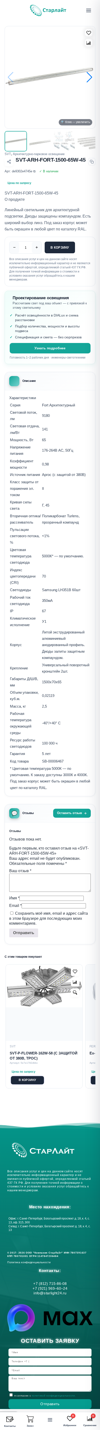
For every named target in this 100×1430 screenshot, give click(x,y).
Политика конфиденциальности (29, 1262)
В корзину (59, 247)
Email (15, 906)
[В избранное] (89, 33)
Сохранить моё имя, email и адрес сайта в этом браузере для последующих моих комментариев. (48, 918)
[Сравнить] (89, 43)
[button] (89, 77)
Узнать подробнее (50, 348)
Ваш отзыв (20, 871)
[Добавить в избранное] (75, 971)
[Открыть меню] (88, 10)
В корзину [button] (27, 1080)
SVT (8, 154)
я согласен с (45, 1395)
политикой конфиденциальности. (54, 1395)
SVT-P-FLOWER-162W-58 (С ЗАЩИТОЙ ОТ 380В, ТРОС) (43, 1055)
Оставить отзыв (69, 813)
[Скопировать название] (91, 161)
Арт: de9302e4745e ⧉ (20, 171)
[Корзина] (30, 1419)
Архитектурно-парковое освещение (39, 154)
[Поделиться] (9, 162)
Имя (14, 898)
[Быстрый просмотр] (75, 992)
